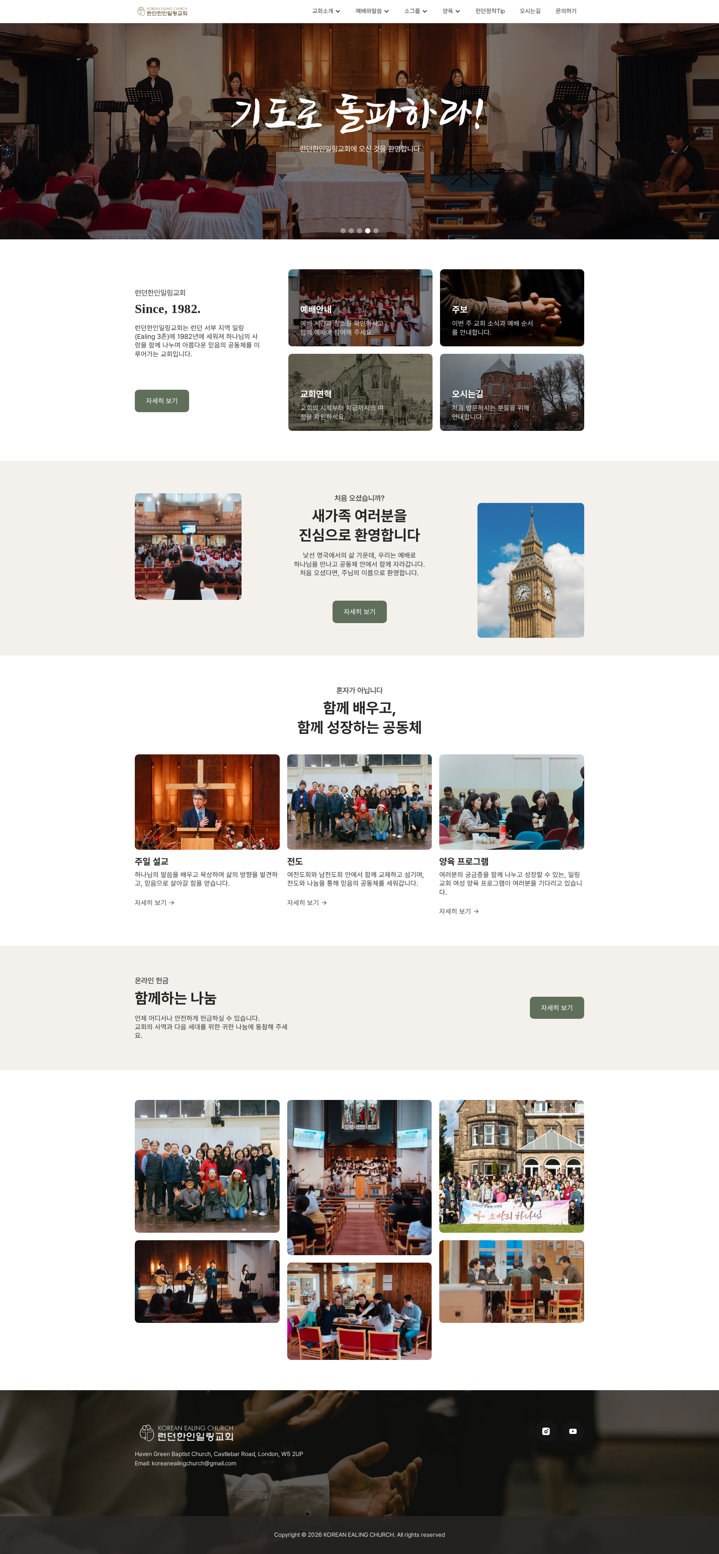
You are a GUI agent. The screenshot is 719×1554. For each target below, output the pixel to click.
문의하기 (566, 11)
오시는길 (530, 11)
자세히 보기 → (155, 903)
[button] (326, 11)
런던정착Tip (490, 11)
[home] (163, 11)
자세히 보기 (162, 401)
